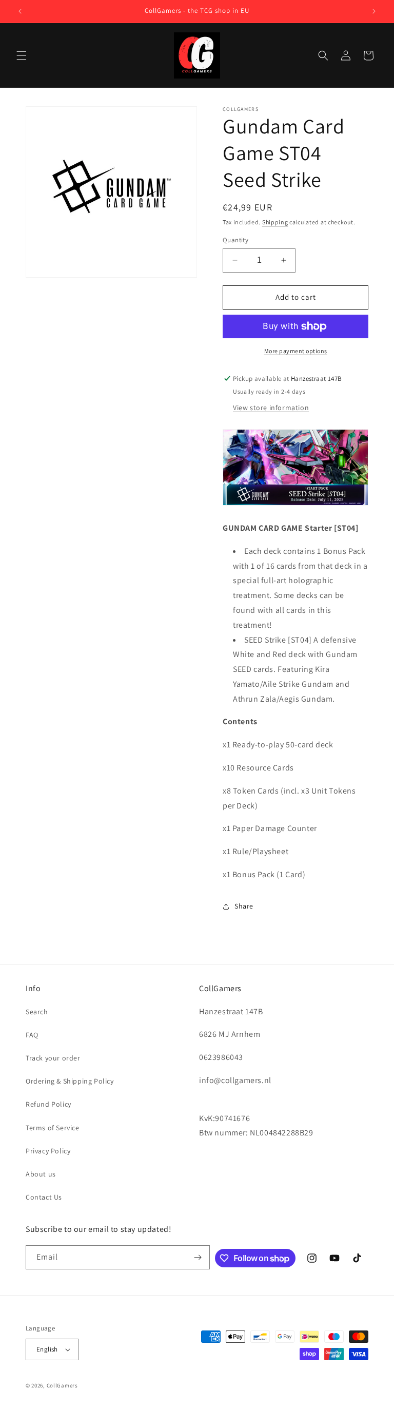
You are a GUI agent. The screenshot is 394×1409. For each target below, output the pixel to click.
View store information (271, 407)
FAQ (32, 1034)
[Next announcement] (374, 11)
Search (37, 1011)
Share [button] (243, 906)
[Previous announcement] (20, 11)
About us (41, 1174)
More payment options (295, 351)
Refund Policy (48, 1104)
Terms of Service (53, 1127)
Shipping (275, 222)
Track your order (53, 1058)
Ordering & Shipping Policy (70, 1081)
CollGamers (62, 1385)
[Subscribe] (198, 1257)
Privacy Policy (48, 1150)
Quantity (235, 240)
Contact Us (44, 1197)
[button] (21, 55)
